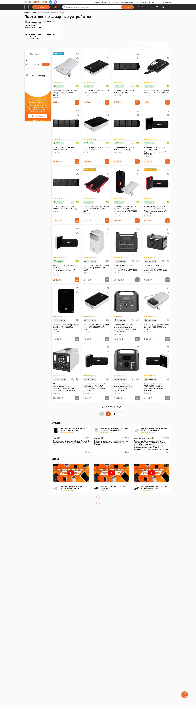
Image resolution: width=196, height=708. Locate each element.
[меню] (26, 7)
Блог (117, 2)
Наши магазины (141, 2)
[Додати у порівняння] (77, 58)
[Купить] (77, 102)
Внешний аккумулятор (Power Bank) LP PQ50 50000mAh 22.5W (114, 429)
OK (46, 64)
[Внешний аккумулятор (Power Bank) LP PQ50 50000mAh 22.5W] (96, 430)
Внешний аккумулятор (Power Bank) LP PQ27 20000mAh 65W (73, 429)
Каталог (35, 12)
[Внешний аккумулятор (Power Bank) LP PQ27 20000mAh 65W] (56, 430)
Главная (27, 12)
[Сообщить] (107, 279)
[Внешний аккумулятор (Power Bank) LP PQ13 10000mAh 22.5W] (137, 430)
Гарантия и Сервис (165, 2)
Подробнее (37, 116)
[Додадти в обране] (77, 54)
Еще (87, 452)
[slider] (26, 69)
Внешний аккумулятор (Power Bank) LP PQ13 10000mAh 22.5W (154, 429)
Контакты (152, 2)
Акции (97, 2)
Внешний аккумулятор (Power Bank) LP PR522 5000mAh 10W (154, 487)
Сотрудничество (127, 2)
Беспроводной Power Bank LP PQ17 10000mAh (114, 487)
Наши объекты (107, 2)
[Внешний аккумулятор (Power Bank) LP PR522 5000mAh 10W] (137, 488)
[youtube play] (70, 472)
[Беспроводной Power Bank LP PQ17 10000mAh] (96, 488)
